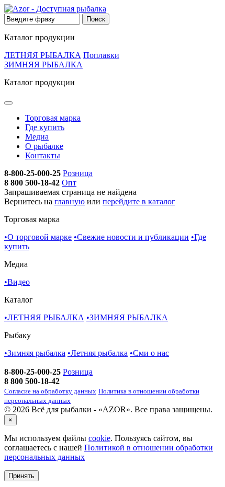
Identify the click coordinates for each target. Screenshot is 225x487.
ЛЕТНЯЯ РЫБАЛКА (42, 55)
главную (69, 201)
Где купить (44, 127)
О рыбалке (44, 146)
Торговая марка (53, 117)
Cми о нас (149, 353)
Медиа (37, 136)
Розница (78, 173)
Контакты (42, 155)
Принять (21, 476)
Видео (17, 281)
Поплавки (101, 55)
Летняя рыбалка (98, 353)
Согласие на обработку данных (50, 391)
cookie (99, 438)
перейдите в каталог (139, 201)
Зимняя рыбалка (34, 353)
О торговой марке (38, 237)
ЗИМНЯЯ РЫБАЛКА (43, 64)
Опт (69, 182)
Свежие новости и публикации (131, 237)
